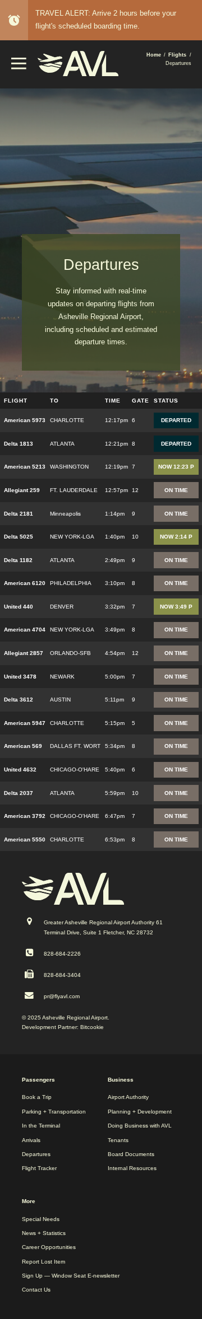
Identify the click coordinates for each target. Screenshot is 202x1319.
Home (153, 55)
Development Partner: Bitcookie (63, 1027)
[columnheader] (24, 400)
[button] (19, 67)
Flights (177, 55)
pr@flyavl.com (62, 996)
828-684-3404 (62, 975)
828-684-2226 (62, 954)
